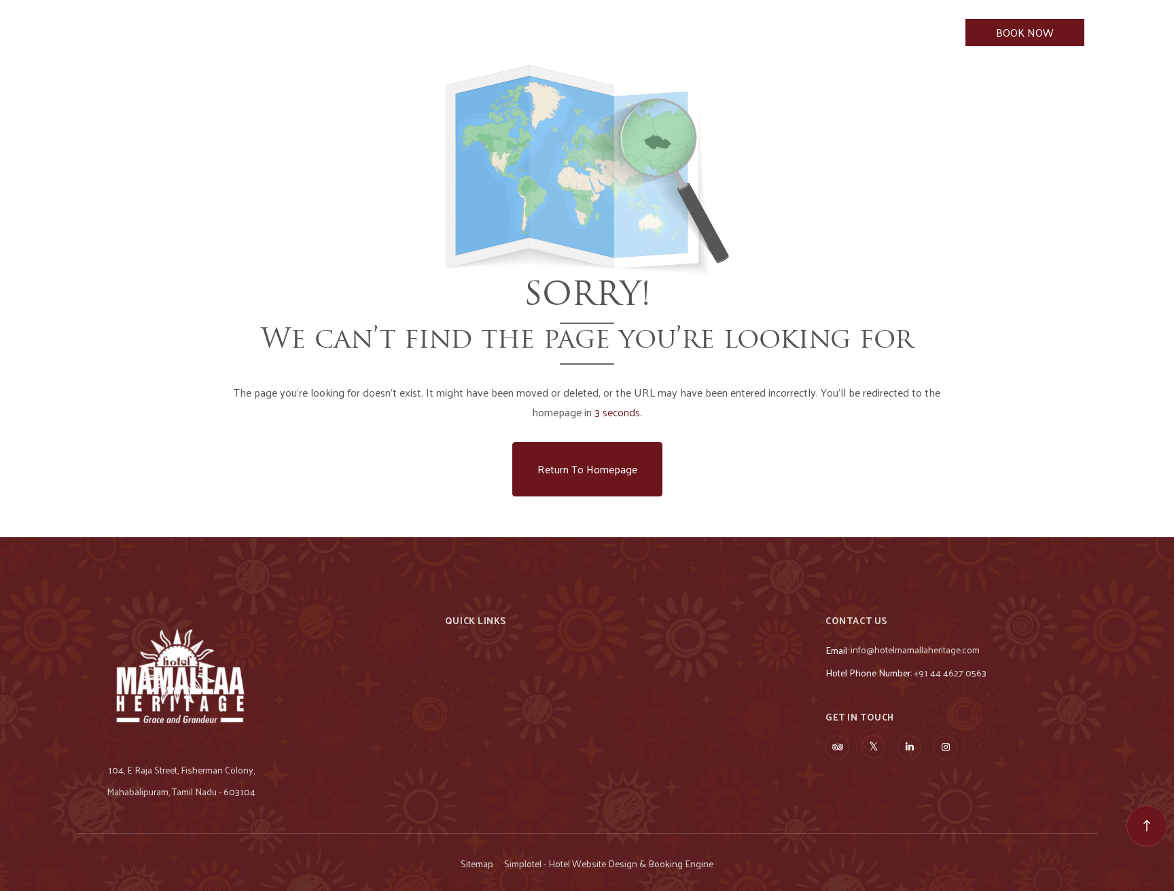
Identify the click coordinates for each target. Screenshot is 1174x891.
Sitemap (477, 864)
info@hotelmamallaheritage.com (915, 649)
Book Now (1025, 32)
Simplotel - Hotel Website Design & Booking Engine (608, 864)
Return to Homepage (587, 469)
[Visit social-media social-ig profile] (945, 747)
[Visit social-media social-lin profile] (909, 747)
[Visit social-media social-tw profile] (873, 747)
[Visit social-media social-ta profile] (837, 747)
